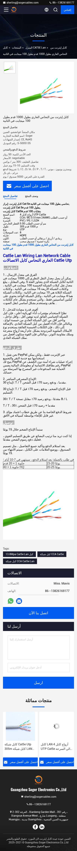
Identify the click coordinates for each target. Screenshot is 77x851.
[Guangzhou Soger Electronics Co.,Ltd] (18, 9)
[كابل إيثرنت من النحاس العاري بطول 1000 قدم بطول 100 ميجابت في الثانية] (46, 87)
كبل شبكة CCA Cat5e (52, 554)
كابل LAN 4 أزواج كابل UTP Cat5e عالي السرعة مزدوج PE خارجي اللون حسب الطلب (56, 747)
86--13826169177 (63, 2)
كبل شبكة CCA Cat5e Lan (20, 561)
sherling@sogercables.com (22, 2)
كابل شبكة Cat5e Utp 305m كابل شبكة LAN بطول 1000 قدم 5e (18, 747)
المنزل (29, 47)
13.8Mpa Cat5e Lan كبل (19, 554)
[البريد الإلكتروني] (19, 601)
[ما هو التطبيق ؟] (10, 601)
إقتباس (67, 10)
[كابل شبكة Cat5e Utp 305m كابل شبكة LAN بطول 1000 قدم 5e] (20, 726)
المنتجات (16, 47)
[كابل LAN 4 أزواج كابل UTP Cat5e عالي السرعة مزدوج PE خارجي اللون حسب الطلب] (56, 726)
